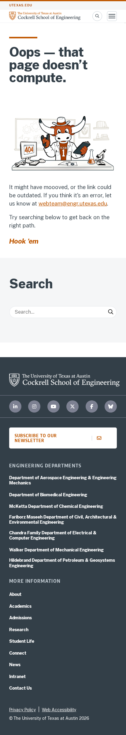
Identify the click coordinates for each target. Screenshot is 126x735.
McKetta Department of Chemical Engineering (56, 506)
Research (18, 629)
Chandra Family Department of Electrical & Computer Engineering (53, 535)
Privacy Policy (22, 709)
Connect (17, 653)
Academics (20, 606)
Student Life (21, 641)
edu (102, 203)
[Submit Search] (111, 312)
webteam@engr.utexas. (68, 203)
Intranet (17, 676)
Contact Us (20, 688)
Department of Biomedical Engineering (48, 494)
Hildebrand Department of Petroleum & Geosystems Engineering (62, 563)
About (15, 594)
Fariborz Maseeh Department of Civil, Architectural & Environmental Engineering (63, 520)
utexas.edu (20, 5)
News (14, 664)
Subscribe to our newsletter (36, 438)
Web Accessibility (59, 709)
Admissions (20, 617)
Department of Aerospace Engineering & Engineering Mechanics (63, 480)
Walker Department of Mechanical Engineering (56, 549)
